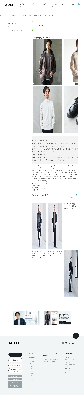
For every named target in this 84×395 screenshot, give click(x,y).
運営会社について (69, 360)
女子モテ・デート (42, 188)
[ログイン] (67, 5)
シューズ (29, 368)
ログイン (15, 355)
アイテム (22, 5)
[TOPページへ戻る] (76, 336)
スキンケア (30, 382)
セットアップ (30, 379)
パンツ (31, 366)
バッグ (29, 371)
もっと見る (70, 197)
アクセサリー (30, 373)
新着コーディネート (14, 27)
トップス (32, 364)
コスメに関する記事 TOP (49, 361)
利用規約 (67, 368)
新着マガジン (12, 23)
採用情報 (67, 362)
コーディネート (33, 5)
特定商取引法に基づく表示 (70, 365)
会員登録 (15, 360)
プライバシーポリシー (70, 371)
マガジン (45, 5)
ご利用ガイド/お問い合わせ (15, 370)
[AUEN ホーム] (9, 5)
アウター (32, 361)
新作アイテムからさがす (31, 358)
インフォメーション (57, 5)
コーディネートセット (31, 376)
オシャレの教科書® (38, 141)
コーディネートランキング (16, 30)
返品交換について (15, 365)
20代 (38, 186)
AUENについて (69, 357)
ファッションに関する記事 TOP (51, 359)
